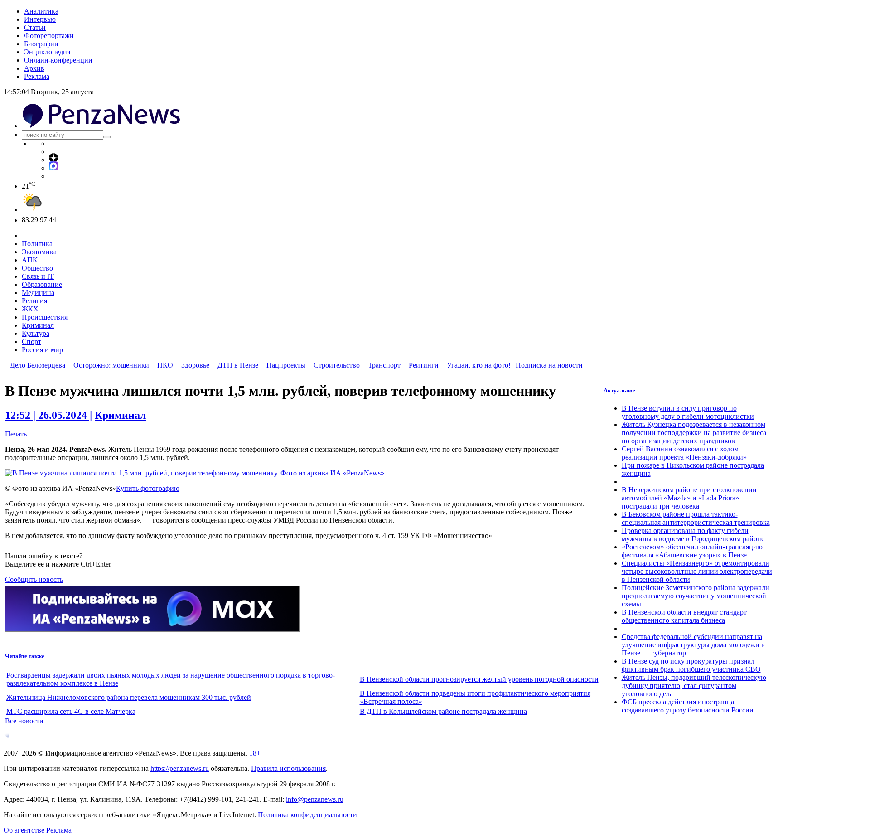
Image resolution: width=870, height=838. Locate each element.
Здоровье (195, 365)
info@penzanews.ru (314, 799)
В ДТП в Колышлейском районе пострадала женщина (443, 711)
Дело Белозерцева (37, 365)
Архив (34, 68)
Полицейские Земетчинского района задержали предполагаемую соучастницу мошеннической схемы (695, 596)
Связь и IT (38, 276)
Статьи (35, 27)
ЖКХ (30, 309)
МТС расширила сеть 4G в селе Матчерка (70, 711)
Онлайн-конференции (58, 60)
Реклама (36, 76)
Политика (37, 243)
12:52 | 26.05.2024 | (48, 415)
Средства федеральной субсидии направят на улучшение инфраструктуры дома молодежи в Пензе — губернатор (693, 645)
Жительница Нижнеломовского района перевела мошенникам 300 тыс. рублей (128, 697)
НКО (165, 365)
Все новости (24, 721)
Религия (34, 301)
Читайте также (24, 656)
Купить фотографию (147, 488)
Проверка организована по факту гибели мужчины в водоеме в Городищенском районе (693, 535)
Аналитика (41, 11)
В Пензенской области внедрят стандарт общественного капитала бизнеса (684, 616)
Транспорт (384, 365)
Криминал (38, 325)
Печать (16, 434)
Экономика (39, 252)
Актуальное (619, 390)
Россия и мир (42, 350)
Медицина (38, 292)
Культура (35, 333)
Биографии (41, 44)
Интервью (40, 19)
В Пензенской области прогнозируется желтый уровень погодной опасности (479, 679)
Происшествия (45, 317)
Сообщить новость (34, 579)
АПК (30, 260)
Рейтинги (424, 365)
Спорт (31, 341)
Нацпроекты (285, 365)
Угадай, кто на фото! (479, 365)
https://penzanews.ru (179, 768)
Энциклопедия (47, 52)
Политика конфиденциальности (307, 815)
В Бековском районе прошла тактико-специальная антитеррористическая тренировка (696, 518)
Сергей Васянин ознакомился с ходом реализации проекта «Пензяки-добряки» (684, 453)
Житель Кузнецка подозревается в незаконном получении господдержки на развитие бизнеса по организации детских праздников (694, 433)
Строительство (337, 365)
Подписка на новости (549, 365)
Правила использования (288, 768)
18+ (255, 753)
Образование (42, 284)
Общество (37, 268)
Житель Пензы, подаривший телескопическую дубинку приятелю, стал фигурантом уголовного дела (694, 685)
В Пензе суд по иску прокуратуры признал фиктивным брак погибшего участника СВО (691, 665)
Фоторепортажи (49, 35)
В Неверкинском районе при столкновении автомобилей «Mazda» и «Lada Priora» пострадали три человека (689, 498)
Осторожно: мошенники (111, 365)
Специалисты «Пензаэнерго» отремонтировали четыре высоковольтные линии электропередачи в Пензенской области (697, 571)
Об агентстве (24, 830)
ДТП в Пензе (238, 365)
